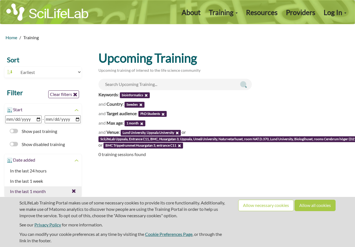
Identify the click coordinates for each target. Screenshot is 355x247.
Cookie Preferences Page (168, 234)
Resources (262, 12)
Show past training (39, 131)
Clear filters (61, 94)
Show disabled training (43, 144)
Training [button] (222, 12)
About (191, 12)
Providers (300, 12)
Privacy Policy (47, 224)
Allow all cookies (315, 205)
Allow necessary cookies (266, 205)
